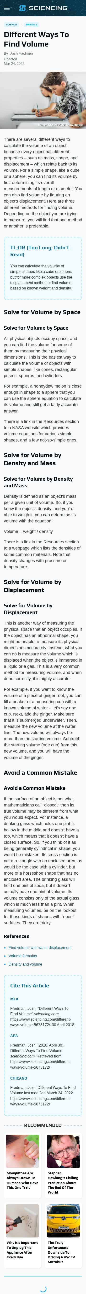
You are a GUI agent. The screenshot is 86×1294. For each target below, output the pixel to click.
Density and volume (25, 964)
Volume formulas (23, 956)
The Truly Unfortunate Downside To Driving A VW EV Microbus (61, 1252)
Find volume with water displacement (40, 948)
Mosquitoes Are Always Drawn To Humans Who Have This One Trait (22, 1180)
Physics (31, 24)
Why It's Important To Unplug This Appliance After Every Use (22, 1250)
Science (11, 24)
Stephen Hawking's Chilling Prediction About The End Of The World (63, 1182)
